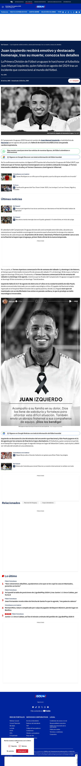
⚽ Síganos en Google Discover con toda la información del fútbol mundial (34, 157)
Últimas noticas (19, 1)
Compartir (76, 80)
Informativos (67, 1)
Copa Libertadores (48, 502)
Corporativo (53, 734)
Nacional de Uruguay (30, 502)
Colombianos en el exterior (21, 174)
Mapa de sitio (30, 735)
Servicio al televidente (32, 721)
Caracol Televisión (15, 723)
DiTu (11, 733)
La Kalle (12, 728)
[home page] (11, 2)
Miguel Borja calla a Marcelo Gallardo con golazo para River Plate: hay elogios (42, 455)
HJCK (11, 730)
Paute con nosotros (31, 738)
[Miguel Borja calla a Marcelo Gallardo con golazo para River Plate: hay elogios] (6, 455)
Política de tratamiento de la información (58, 726)
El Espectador (13, 735)
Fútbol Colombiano (11, 581)
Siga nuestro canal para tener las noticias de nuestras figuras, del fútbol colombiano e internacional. (38, 151)
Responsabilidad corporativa (58, 723)
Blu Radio (12, 725)
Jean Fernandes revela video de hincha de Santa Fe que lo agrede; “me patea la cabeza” (41, 601)
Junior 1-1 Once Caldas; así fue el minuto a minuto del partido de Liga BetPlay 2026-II (39, 617)
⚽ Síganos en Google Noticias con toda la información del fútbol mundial (34, 433)
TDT (27, 725)
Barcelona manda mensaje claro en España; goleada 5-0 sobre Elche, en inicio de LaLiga (45, 219)
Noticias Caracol (14, 721)
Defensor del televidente (33, 723)
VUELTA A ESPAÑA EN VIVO (18, 12)
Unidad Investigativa (40, 1)
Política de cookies (55, 729)
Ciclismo (15, 185)
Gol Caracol (28, 1)
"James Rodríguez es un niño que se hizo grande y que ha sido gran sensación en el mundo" (46, 176)
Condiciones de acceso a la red (58, 721)
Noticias (24, 746)
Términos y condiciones (56, 732)
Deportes (14, 746)
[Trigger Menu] (2, 6)
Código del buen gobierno (33, 728)
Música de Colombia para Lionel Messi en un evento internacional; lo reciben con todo (45, 466)
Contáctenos (29, 730)
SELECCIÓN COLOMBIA (48, 12)
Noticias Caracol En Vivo (54, 1)
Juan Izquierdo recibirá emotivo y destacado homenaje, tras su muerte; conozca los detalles (35, 44)
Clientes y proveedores (32, 733)
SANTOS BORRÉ (34, 12)
